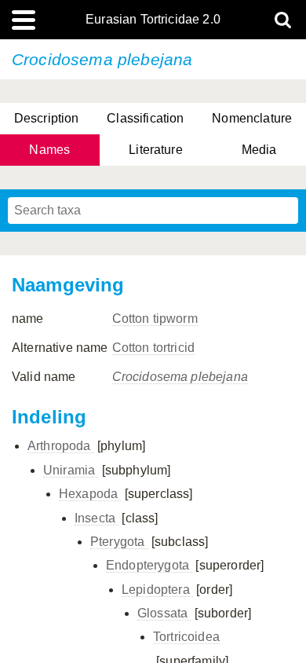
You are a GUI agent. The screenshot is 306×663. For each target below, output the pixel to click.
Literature (156, 149)
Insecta (96, 518)
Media (259, 149)
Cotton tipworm (155, 318)
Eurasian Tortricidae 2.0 (153, 19)
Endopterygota (149, 565)
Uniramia (70, 470)
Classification (145, 118)
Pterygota (119, 541)
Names (49, 149)
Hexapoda (90, 493)
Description (46, 118)
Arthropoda (60, 445)
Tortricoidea (186, 636)
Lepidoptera (157, 589)
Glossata (164, 613)
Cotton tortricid (153, 347)
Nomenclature (252, 118)
